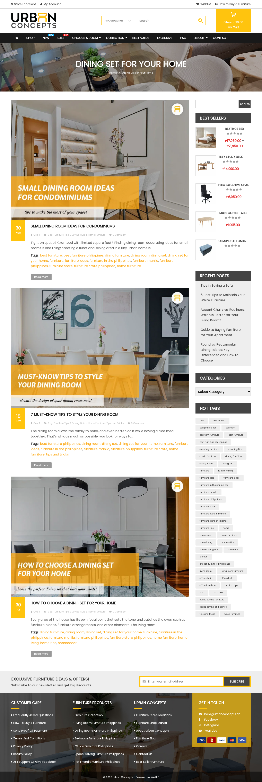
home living (206, 542)
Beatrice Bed (234, 129)
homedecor (67, 643)
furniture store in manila (213, 513)
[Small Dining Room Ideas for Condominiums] (100, 160)
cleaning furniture (209, 449)
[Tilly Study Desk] (205, 165)
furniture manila (145, 260)
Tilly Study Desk (230, 157)
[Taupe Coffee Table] (205, 221)
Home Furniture (96, 234)
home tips (48, 643)
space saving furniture (212, 599)
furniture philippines (127, 449)
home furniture (129, 266)
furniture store (61, 266)
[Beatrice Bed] (205, 137)
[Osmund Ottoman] (205, 250)
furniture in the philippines (110, 260)
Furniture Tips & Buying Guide (70, 234)
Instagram (211, 725)
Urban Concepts (123, 777)
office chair (206, 578)
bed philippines (208, 427)
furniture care (207, 477)
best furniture (51, 255)
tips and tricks (57, 454)
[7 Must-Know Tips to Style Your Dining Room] (100, 348)
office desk (227, 578)
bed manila (219, 420)
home (226, 528)
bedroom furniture (209, 434)
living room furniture (232, 571)
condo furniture (208, 456)
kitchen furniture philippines (215, 563)
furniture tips (207, 528)
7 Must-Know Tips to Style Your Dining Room (74, 414)
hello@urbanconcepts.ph (222, 714)
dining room (140, 255)
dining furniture (117, 255)
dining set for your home (138, 443)
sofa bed (218, 592)
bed (202, 420)
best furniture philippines (83, 255)
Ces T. (36, 234)
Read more (41, 277)
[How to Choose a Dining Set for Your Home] (100, 537)
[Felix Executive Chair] (205, 193)
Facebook (211, 720)
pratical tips (231, 585)
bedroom (230, 427)
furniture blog (225, 470)
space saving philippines (213, 606)
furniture (56, 260)
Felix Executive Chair (233, 185)
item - (233, 22)
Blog (50, 234)
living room (206, 571)
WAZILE (155, 777)
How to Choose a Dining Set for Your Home (73, 603)
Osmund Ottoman (232, 241)
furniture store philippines (94, 266)
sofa (202, 592)
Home (113, 73)
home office (227, 542)
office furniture (208, 585)
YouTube (210, 731)
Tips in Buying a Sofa (217, 285)
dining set (158, 255)
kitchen (204, 556)
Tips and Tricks (115, 423)
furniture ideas (76, 260)
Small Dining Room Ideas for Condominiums (73, 226)
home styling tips (209, 549)
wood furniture (232, 614)
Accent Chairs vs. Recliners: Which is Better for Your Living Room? (223, 315)
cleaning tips (235, 449)
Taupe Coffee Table (232, 213)
